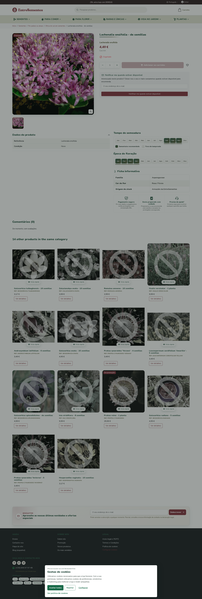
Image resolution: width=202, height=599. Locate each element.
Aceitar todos (55, 587)
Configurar (83, 587)
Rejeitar (70, 587)
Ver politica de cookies (57, 593)
